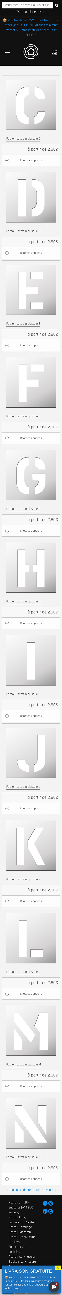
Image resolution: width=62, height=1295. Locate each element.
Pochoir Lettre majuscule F (23, 416)
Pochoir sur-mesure (22, 1256)
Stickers (14, 1242)
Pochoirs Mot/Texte (22, 1237)
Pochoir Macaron (20, 1232)
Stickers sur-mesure (22, 1261)
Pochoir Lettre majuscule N (23, 1157)
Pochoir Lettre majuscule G (23, 509)
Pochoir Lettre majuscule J (23, 787)
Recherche (56, 5)
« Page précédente (18, 1190)
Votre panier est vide (31, 11)
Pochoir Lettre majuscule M (23, 1064)
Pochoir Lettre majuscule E (23, 324)
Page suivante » (45, 1190)
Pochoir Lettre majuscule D (23, 231)
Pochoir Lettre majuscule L (23, 972)
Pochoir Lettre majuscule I (22, 694)
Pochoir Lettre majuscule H (23, 601)
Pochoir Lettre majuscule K (23, 879)
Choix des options (31, 160)
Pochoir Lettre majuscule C (23, 138)
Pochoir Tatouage (20, 1227)
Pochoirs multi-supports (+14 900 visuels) (21, 1207)
